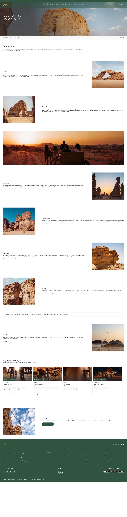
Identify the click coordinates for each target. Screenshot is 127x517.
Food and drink (66, 461)
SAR (117, 0)
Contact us (111, 0)
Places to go (66, 453)
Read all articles (48, 424)
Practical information (88, 457)
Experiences (58, 4)
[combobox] (115, 0)
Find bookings (106, 455)
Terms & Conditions (18, 479)
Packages (85, 453)
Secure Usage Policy (11, 479)
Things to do (66, 455)
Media (105, 453)
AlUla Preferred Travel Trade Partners (91, 459)
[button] (123, 4)
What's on (65, 457)
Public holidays (86, 461)
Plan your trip (66, 459)
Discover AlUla (45, 4)
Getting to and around (88, 455)
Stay (76, 4)
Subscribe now (26, 461)
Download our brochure (108, 459)
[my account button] (121, 4)
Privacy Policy (5, 479)
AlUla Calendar (65, 4)
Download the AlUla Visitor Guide (110, 461)
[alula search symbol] (119, 4)
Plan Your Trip (81, 4)
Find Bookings (105, 0)
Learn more (5, 341)
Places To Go (52, 4)
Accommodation (87, 451)
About (65, 451)
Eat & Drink (71, 4)
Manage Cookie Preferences (109, 457)
